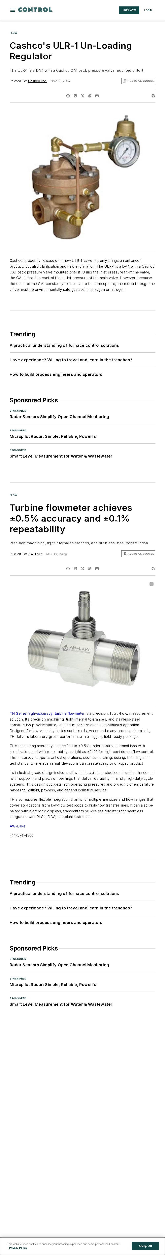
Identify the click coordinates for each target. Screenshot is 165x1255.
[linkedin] (75, 96)
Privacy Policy (18, 1247)
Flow (13, 32)
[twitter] (82, 96)
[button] (13, 10)
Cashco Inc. (37, 81)
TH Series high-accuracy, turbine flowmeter (47, 713)
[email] (97, 96)
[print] (153, 96)
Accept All (145, 1246)
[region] (82, 1246)
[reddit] (90, 96)
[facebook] (68, 96)
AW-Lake (35, 554)
